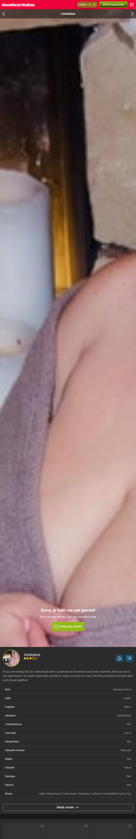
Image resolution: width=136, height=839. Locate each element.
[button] (119, 658)
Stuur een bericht (71, 626)
